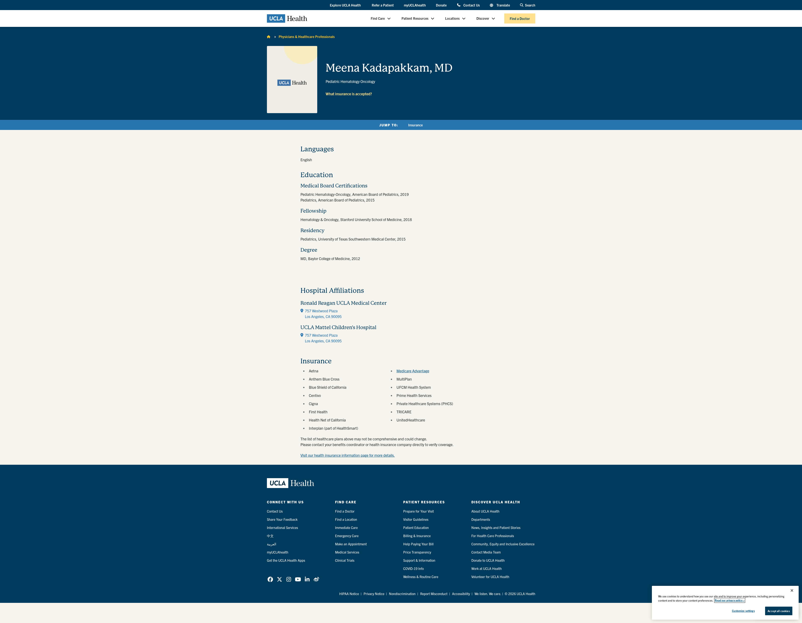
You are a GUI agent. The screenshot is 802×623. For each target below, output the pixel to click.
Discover (482, 18)
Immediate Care (346, 527)
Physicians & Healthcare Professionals (307, 36)
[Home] (268, 36)
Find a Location (346, 519)
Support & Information (419, 560)
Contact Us (471, 5)
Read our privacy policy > (730, 600)
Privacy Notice (374, 594)
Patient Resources (415, 18)
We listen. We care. (487, 594)
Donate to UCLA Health (488, 560)
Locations (452, 18)
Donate (441, 5)
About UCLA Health (485, 511)
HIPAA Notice (349, 594)
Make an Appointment (351, 544)
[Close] (792, 590)
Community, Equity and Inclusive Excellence (502, 544)
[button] (346, 5)
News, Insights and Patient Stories (495, 527)
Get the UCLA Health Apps (286, 560)
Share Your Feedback (282, 519)
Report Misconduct (433, 594)
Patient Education (416, 527)
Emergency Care (347, 536)
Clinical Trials (344, 560)
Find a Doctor (520, 18)
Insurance (415, 125)
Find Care (378, 18)
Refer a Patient (383, 5)
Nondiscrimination (402, 594)
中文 (270, 536)
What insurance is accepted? (349, 93)
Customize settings (743, 611)
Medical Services (347, 552)
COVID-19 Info (413, 568)
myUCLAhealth (415, 5)
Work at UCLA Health (486, 568)
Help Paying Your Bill (418, 544)
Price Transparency (417, 552)
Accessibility (461, 594)
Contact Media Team (486, 552)
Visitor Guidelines (415, 519)
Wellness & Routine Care (420, 577)
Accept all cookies (779, 611)
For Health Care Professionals (492, 536)
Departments (480, 519)
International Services (282, 527)
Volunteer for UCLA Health (490, 577)
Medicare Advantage (412, 370)
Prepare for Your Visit (418, 511)
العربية (271, 544)
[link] (270, 579)
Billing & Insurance (417, 536)
